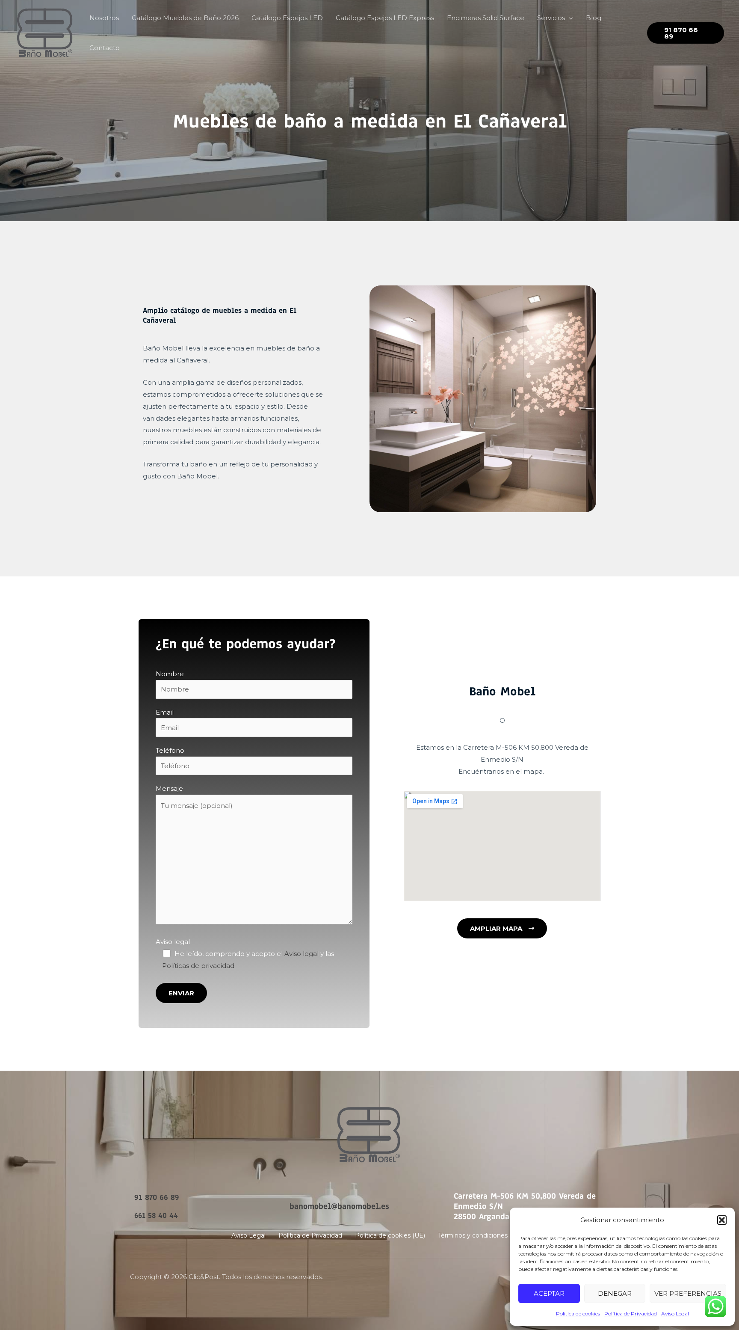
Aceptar (549, 1293)
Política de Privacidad (630, 1313)
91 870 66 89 (156, 1197)
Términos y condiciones (473, 1235)
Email (165, 712)
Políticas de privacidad (198, 966)
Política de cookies (578, 1313)
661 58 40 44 (156, 1215)
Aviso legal (173, 942)
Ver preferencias (687, 1293)
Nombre (170, 674)
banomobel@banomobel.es (339, 1206)
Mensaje (169, 788)
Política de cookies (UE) (390, 1235)
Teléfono (170, 750)
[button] (722, 1220)
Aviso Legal (675, 1313)
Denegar (615, 1293)
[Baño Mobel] (44, 32)
